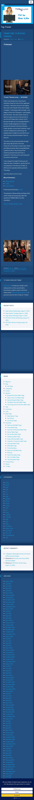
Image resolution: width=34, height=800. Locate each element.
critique (24, 268)
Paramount (23, 269)
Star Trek (8, 533)
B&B (6, 487)
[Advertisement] (17, 63)
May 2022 (8, 698)
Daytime (7, 393)
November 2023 (10, 657)
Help (6, 407)
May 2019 (8, 778)
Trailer (7, 183)
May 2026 (8, 588)
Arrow (7, 483)
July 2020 (8, 748)
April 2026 (8, 591)
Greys (7, 512)
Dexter (7, 501)
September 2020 (10, 744)
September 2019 (10, 771)
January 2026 (9, 597)
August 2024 (9, 636)
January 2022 (9, 707)
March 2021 (8, 730)
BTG (6, 489)
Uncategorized (9, 535)
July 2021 (8, 721)
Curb (6, 494)
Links (6, 411)
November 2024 (10, 629)
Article (7, 485)
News (7, 524)
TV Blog (7, 466)
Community (8, 388)
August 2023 (9, 664)
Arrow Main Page (12, 427)
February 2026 (9, 595)
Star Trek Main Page (13, 457)
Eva (19, 97)
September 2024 (10, 634)
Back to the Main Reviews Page (13, 204)
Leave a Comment (11, 271)
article (19, 268)
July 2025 (8, 611)
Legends (7, 515)
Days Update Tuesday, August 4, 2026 (16, 313)
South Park (8, 531)
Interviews (8, 409)
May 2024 (8, 643)
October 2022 (9, 687)
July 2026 (8, 584)
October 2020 (9, 742)
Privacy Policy (9, 462)
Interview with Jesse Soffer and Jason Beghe (17, 555)
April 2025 (8, 618)
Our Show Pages (12, 420)
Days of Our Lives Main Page (15, 398)
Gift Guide (10, 386)
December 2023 (10, 655)
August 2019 (9, 774)
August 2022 (9, 691)
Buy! (6, 384)
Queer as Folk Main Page (14, 450)
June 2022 (8, 696)
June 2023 (8, 668)
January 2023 (9, 680)
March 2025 (8, 620)
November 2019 (10, 767)
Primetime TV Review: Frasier (14, 35)
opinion (18, 269)
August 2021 (9, 719)
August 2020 (9, 746)
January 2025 (9, 625)
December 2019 (10, 764)
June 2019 (8, 776)
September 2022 (10, 689)
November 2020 (10, 739)
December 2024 (10, 627)
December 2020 (10, 737)
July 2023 (8, 666)
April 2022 (8, 700)
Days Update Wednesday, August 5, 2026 (17, 311)
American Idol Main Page (14, 425)
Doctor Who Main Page (14, 434)
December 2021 (9, 710)
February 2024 (9, 650)
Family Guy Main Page (13, 436)
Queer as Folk (9, 528)
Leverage (8, 517)
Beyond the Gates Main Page (15, 395)
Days (6, 496)
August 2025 (9, 609)
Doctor (7, 503)
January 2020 (9, 762)
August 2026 (9, 581)
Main (6, 519)
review (5, 271)
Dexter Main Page (12, 432)
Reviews (9, 452)
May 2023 (8, 671)
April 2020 (8, 755)
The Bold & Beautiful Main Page (16, 402)
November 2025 (10, 602)
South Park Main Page (13, 455)
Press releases (9, 186)
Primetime (10, 268)
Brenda (20, 189)
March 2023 (8, 675)
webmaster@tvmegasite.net (19, 292)
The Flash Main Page (13, 459)
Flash (7, 508)
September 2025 (10, 607)
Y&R (6, 537)
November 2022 (10, 684)
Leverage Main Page (13, 443)
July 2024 (8, 639)
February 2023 (9, 677)
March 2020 (9, 758)
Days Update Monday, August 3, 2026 (16, 316)
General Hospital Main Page (15, 400)
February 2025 (9, 623)
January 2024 (9, 652)
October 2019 (9, 769)
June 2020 (8, 751)
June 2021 (8, 723)
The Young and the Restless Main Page (18, 404)
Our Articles (10, 418)
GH (6, 510)
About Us (8, 382)
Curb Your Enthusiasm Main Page (16, 430)
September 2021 (10, 716)
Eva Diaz (21, 39)
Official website (9, 181)
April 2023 (8, 673)
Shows (7, 464)
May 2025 (8, 616)
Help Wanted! (8, 285)
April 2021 (8, 728)
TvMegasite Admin (10, 554)
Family (7, 505)
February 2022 (9, 705)
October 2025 (9, 604)
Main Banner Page (12, 416)
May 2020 (8, 753)
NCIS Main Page (12, 446)
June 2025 (8, 613)
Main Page (8, 414)
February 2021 (9, 732)
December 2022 (10, 682)
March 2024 (9, 648)
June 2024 (8, 641)
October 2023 (9, 659)
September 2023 (10, 661)
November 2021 (10, 712)
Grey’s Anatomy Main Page (15, 439)
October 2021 (9, 714)
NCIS (6, 521)
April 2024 (8, 645)
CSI (6, 492)
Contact (7, 391)
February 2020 (9, 760)
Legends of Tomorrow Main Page (17, 441)
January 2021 (9, 735)
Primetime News (12, 448)
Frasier (5, 269)
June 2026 (8, 586)
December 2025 (10, 600)
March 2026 (9, 593)
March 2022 (8, 703)
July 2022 (8, 693)
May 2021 (8, 726)
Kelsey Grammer (12, 269)
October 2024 (9, 632)
